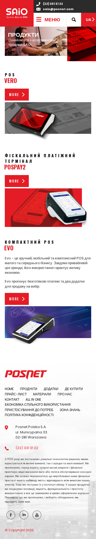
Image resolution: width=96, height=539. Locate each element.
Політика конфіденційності (29, 415)
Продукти (28, 389)
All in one (33, 399)
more (14, 94)
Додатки (51, 389)
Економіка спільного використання (38, 404)
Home (9, 389)
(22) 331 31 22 (53, 4)
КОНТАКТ (12, 399)
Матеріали (42, 394)
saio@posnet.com (58, 9)
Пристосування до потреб (29, 410)
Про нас (65, 394)
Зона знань (70, 410)
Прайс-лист (16, 394)
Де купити (74, 389)
